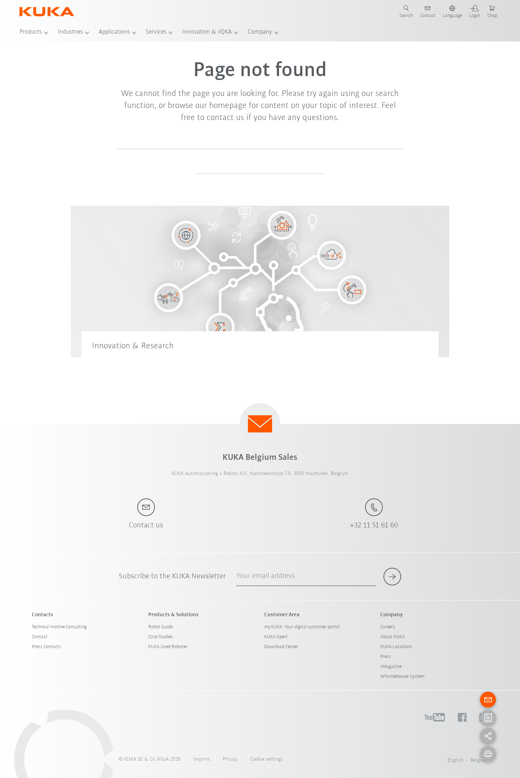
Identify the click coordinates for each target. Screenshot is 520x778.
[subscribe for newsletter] (392, 576)
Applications (114, 32)
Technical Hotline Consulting (59, 627)
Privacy (230, 759)
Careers (387, 627)
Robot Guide (160, 627)
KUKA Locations (396, 647)
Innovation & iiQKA (207, 32)
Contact (39, 637)
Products (30, 32)
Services (156, 32)
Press (385, 656)
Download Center (281, 647)
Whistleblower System (402, 676)
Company (260, 32)
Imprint (201, 759)
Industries (70, 32)
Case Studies (160, 637)
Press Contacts (46, 647)
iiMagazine (390, 666)
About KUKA (392, 637)
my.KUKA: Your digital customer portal (302, 627)
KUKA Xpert (276, 637)
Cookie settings (266, 759)
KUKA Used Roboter (167, 647)
